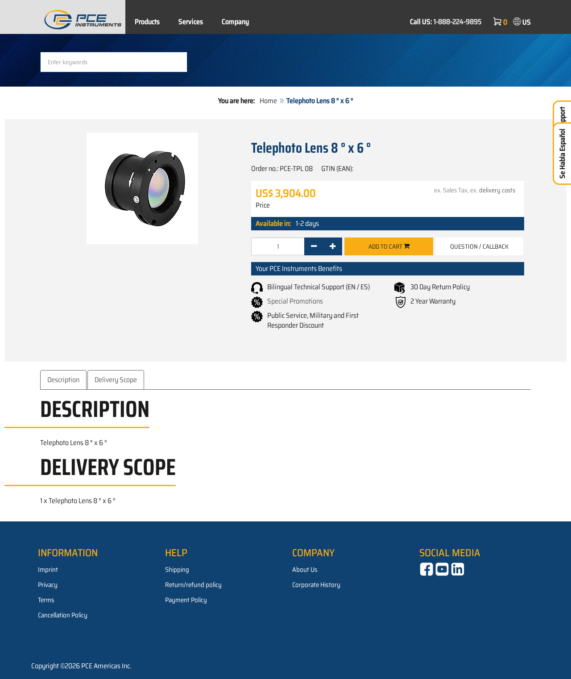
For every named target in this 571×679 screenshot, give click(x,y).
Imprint (48, 569)
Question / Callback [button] (479, 246)
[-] (313, 246)
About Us (305, 569)
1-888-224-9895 (458, 21)
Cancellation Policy (62, 615)
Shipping (177, 569)
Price (263, 205)
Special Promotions (295, 301)
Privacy (48, 584)
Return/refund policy (193, 584)
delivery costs (497, 190)
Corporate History (316, 584)
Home (268, 100)
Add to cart (386, 246)
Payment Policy (186, 600)
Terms (46, 600)
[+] (332, 246)
